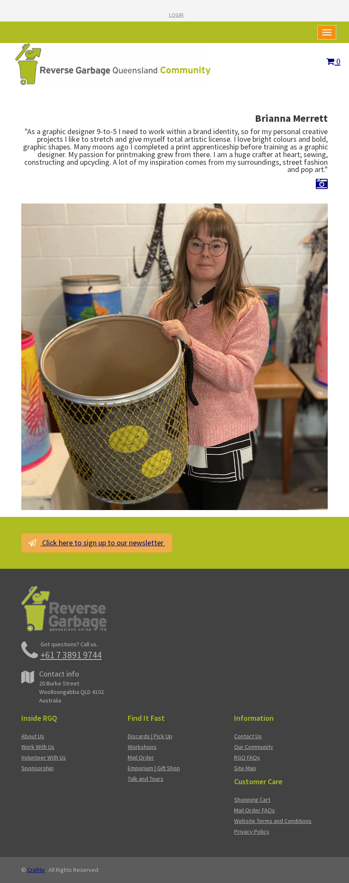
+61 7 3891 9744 (71, 655)
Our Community (253, 747)
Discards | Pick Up (150, 736)
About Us (32, 736)
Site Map (245, 768)
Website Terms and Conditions (273, 821)
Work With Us (37, 747)
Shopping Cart (252, 799)
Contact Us (248, 736)
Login (176, 14)
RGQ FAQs (247, 757)
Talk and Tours (145, 779)
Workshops (142, 747)
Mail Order (141, 757)
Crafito (36, 870)
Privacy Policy (251, 831)
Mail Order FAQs (254, 810)
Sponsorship (37, 768)
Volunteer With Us (43, 757)
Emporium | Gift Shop (154, 768)
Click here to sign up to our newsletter (102, 543)
